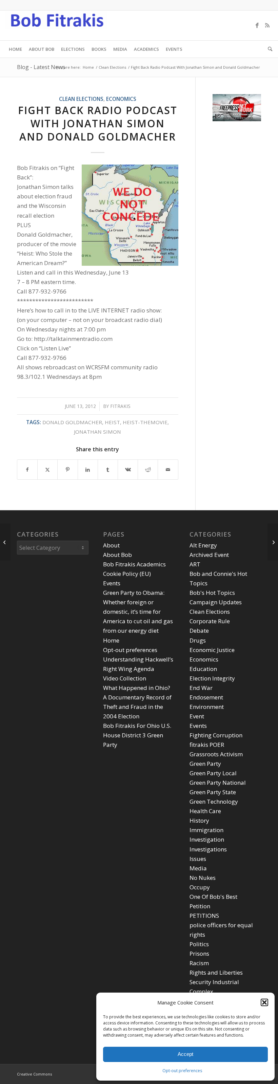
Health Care (205, 811)
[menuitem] (15, 49)
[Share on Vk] (128, 469)
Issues (198, 859)
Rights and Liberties (216, 972)
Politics (199, 944)
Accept (185, 1054)
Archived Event (209, 555)
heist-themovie (145, 422)
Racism (199, 963)
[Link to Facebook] (257, 25)
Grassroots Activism (216, 754)
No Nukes (203, 878)
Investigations (208, 849)
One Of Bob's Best (213, 897)
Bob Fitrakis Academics (134, 564)
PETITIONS (204, 915)
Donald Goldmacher (72, 422)
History (199, 820)
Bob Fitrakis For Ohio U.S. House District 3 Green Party (137, 735)
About (111, 545)
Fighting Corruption (216, 735)
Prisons (199, 953)
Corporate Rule (210, 621)
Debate (199, 630)
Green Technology (214, 801)
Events (111, 583)
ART (195, 564)
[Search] (268, 49)
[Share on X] (47, 469)
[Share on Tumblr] (108, 469)
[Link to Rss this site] (267, 25)
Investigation (207, 839)
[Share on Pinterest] (67, 469)
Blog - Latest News (41, 67)
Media (198, 868)
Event (197, 716)
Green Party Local (213, 773)
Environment (207, 707)
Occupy (200, 887)
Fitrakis (120, 406)
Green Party (205, 763)
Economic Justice (212, 650)
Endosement (206, 697)
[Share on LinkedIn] (88, 469)
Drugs (198, 640)
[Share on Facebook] (27, 469)
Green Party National (218, 782)
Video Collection (124, 678)
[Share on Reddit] (148, 469)
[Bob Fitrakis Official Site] (56, 25)
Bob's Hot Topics (212, 593)
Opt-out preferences (182, 1071)
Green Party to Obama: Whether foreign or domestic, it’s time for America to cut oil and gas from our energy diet (138, 611)
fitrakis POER (207, 745)
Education (203, 669)
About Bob (117, 555)
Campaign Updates (216, 602)
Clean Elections (81, 98)
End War (201, 688)
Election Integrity (212, 678)
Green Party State (213, 792)
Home (111, 640)
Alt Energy (203, 545)
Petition (200, 906)
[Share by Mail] (168, 469)
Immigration (206, 830)
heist (112, 422)
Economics (121, 98)
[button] (264, 1002)
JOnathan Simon (97, 431)
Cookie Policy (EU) (127, 574)
